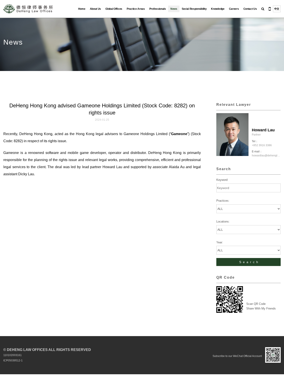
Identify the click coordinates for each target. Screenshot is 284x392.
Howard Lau (263, 130)
